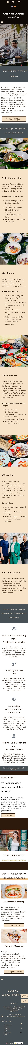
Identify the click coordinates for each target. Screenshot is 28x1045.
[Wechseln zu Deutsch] (15, 6)
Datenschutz (8, 1025)
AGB (6, 1035)
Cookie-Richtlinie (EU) (7, 1029)
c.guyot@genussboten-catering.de (14, 860)
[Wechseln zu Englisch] (12, 6)
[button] (2, 22)
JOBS (19, 2)
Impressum (8, 1033)
